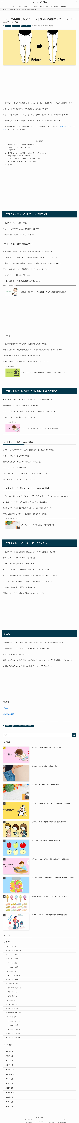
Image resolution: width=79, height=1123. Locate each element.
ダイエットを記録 (13, 979)
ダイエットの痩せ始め (14, 950)
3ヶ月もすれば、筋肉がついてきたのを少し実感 (25, 158)
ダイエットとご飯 (13, 1025)
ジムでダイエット (13, 1004)
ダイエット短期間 (13, 967)
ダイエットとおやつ (14, 1021)
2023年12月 (9, 1070)
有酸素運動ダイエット (14, 1012)
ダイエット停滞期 (13, 954)
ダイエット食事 (11, 1017)
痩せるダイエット (13, 992)
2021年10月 (9, 1093)
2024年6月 (9, 1060)
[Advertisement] (39, 81)
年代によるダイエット (14, 988)
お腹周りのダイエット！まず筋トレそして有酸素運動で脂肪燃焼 (43, 292)
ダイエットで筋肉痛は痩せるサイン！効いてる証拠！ (39, 428)
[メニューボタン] (2, 2)
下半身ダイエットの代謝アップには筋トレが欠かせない (27, 153)
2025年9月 (9, 1056)
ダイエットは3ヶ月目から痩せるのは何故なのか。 (38, 525)
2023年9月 (9, 1079)
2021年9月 (9, 1097)
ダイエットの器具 (13, 1008)
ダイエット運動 (8, 714)
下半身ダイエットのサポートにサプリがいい (23, 161)
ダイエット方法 (16, 25)
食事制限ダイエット (14, 996)
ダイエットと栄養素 (14, 1029)
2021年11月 (9, 1088)
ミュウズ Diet (39, 2)
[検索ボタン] (76, 2)
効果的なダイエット (26, 25)
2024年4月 (9, 1065)
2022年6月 (9, 1083)
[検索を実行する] (74, 735)
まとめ (10, 165)
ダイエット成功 (11, 946)
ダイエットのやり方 (14, 975)
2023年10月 (9, 1074)
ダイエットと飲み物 (14, 1037)
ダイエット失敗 (12, 963)
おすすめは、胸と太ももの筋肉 (20, 156)
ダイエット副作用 (13, 958)
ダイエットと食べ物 (14, 1033)
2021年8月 (9, 1102)
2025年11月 (9, 1051)
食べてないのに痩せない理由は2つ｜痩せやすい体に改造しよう (43, 372)
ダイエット (8, 25)
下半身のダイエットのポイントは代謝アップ (23, 144)
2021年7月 (9, 1106)
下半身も (14, 150)
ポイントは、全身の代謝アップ (20, 147)
